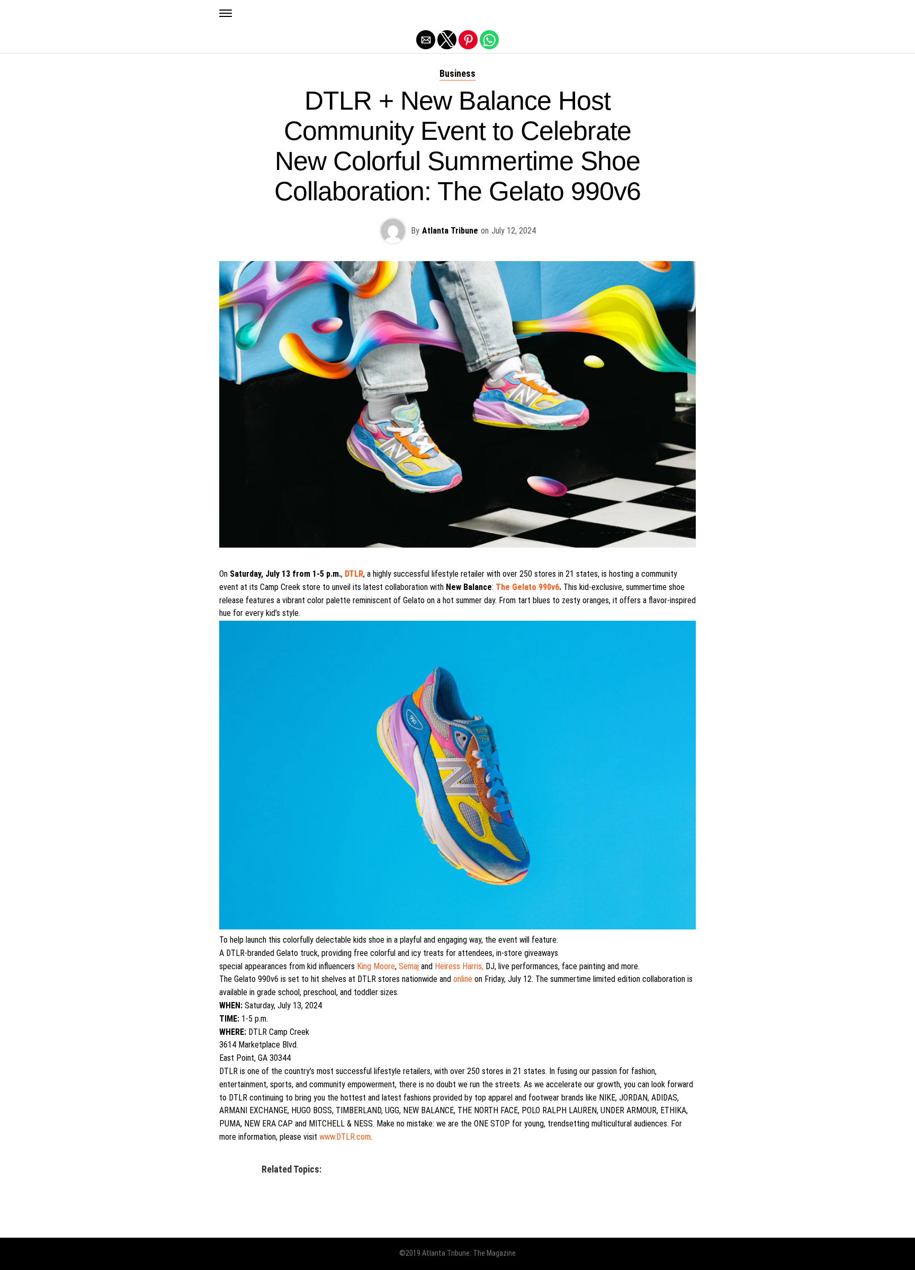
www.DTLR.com (345, 1137)
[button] (225, 13)
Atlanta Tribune (450, 231)
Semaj (409, 966)
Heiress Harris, (459, 966)
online (462, 979)
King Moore (376, 966)
